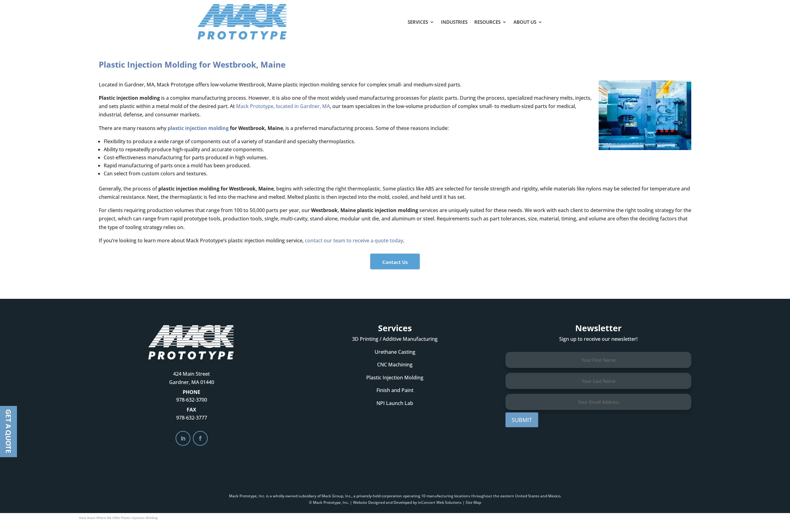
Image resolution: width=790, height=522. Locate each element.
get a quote (576, 19)
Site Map (473, 502)
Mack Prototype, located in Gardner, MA (283, 106)
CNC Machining (395, 364)
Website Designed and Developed (382, 502)
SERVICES (418, 22)
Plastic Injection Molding (394, 377)
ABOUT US (525, 22)
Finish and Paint (395, 390)
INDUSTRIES (454, 22)
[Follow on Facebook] (200, 438)
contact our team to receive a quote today (354, 240)
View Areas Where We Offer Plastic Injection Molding (118, 518)
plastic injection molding (198, 128)
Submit (522, 420)
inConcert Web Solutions (440, 502)
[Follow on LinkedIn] (183, 438)
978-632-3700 (191, 399)
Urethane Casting (395, 352)
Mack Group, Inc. (336, 496)
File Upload (8, 431)
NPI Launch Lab (394, 403)
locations (462, 496)
